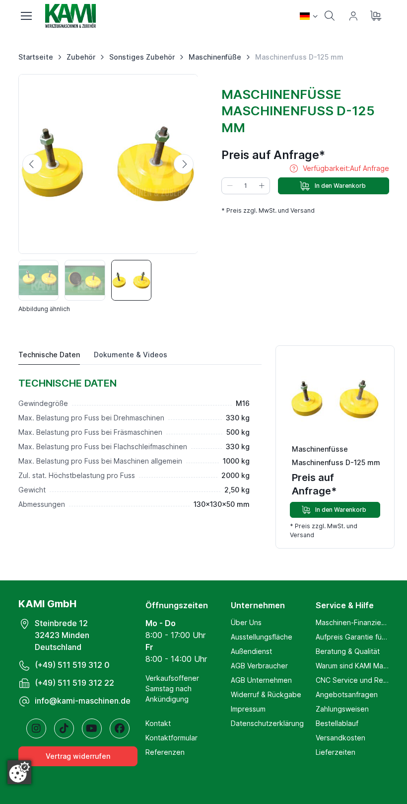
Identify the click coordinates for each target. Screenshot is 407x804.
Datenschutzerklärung (267, 723)
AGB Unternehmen (261, 680)
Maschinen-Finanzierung (352, 622)
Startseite (35, 57)
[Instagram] (36, 728)
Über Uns (246, 622)
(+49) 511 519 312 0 (72, 665)
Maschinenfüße (215, 57)
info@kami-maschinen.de (83, 701)
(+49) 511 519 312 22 (74, 683)
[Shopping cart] (377, 16)
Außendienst (251, 651)
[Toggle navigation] (25, 16)
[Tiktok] (64, 728)
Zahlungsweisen (342, 709)
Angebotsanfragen (347, 694)
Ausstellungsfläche (261, 637)
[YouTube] (92, 728)
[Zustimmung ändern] (19, 772)
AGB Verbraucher (259, 665)
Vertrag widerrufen (78, 756)
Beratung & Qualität (348, 651)
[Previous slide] (32, 164)
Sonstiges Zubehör (142, 57)
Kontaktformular (171, 737)
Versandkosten (340, 737)
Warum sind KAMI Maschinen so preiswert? (352, 665)
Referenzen (165, 752)
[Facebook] (120, 728)
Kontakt (158, 723)
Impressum (248, 709)
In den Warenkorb (340, 185)
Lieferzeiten (335, 752)
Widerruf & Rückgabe (266, 694)
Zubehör (81, 57)
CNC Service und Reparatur (352, 680)
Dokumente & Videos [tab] (130, 354)
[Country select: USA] (309, 16)
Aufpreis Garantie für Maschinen (352, 637)
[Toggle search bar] (329, 16)
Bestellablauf (337, 723)
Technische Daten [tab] (49, 354)
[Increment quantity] (262, 186)
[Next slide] (184, 164)
